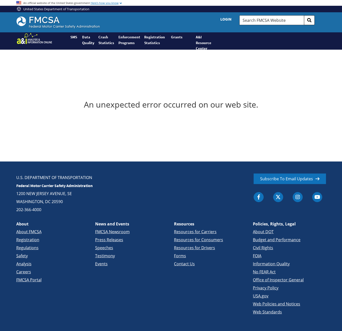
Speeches (104, 248)
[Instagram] (298, 197)
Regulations (27, 248)
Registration (27, 239)
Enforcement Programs (129, 40)
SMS (73, 37)
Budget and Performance (276, 239)
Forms (180, 256)
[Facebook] (259, 197)
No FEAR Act (264, 272)
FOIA (257, 256)
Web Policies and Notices (276, 304)
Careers (23, 272)
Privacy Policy (265, 288)
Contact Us (184, 264)
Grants (177, 37)
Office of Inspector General (278, 280)
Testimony (105, 256)
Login (226, 19)
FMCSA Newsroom (112, 231)
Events (101, 264)
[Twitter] (278, 197)
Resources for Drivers (194, 248)
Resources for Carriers (195, 231)
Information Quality (271, 264)
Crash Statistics (106, 40)
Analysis (24, 264)
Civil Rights (263, 248)
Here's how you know (105, 3)
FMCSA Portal (29, 280)
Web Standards (267, 312)
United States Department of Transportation (56, 9)
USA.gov (260, 296)
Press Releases (109, 239)
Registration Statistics (154, 40)
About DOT (263, 231)
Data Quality (88, 40)
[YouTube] (317, 197)
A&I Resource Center (201, 42)
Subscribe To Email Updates (286, 179)
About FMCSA (29, 231)
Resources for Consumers (198, 239)
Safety (22, 256)
